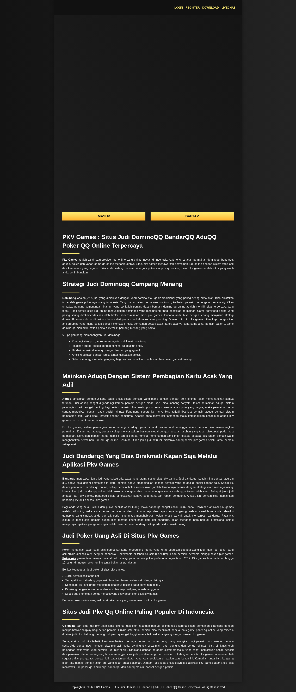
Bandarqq (68, 478)
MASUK (104, 216)
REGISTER (193, 7)
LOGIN (178, 7)
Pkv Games (69, 259)
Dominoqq (69, 298)
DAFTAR (192, 216)
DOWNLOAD (210, 7)
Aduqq (66, 398)
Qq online (68, 625)
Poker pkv (69, 558)
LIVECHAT (228, 7)
